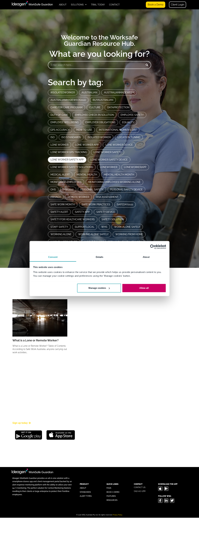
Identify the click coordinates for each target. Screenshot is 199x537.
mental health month (119, 174)
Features (111, 496)
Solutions (77, 4)
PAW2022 (68, 189)
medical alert (60, 174)
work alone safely (127, 226)
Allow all (144, 288)
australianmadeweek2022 (68, 99)
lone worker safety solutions (72, 167)
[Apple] (160, 488)
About (63, 4)
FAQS (108, 488)
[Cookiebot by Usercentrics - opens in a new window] (152, 246)
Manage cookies (97, 288)
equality (128, 122)
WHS (104, 226)
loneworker (108, 167)
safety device (105, 211)
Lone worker (59, 144)
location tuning (129, 137)
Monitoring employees (66, 182)
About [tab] (146, 257)
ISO (53, 137)
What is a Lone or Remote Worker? (35, 340)
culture (94, 107)
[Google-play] (166, 488)
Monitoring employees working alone (114, 182)
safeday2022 (125, 204)
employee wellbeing (65, 122)
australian (89, 92)
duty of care (59, 114)
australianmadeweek (119, 92)
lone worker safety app (67, 159)
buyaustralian (103, 99)
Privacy (56, 196)
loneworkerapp (135, 167)
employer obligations (100, 122)
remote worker (78, 196)
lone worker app (87, 144)
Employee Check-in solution (94, 114)
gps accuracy (60, 129)
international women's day (118, 129)
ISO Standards (71, 137)
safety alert (59, 211)
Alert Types (86, 496)
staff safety (59, 226)
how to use (84, 129)
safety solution (113, 219)
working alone (61, 234)
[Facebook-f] (160, 500)
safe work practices (96, 204)
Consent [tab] (53, 257)
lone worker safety (107, 152)
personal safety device (126, 189)
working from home (129, 234)
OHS (53, 189)
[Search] (147, 65)
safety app (82, 211)
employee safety (132, 114)
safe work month (63, 204)
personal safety (91, 189)
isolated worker (99, 137)
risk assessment (107, 196)
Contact (114, 4)
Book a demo (112, 492)
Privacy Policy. (117, 515)
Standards (85, 492)
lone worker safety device (109, 159)
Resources (111, 500)
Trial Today (98, 4)
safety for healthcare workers (73, 219)
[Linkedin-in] (166, 500)
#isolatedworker (63, 92)
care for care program (66, 107)
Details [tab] (99, 257)
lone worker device (119, 144)
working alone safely (93, 234)
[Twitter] (172, 500)
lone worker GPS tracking (69, 152)
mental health (87, 174)
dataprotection (118, 107)
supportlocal (84, 226)
